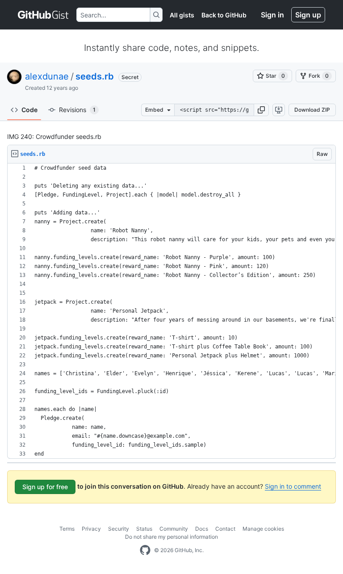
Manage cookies (263, 528)
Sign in (272, 14)
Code (29, 109)
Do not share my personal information (171, 536)
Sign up (308, 14)
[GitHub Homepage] (145, 550)
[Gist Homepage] (43, 14)
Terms (67, 528)
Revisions (77, 109)
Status (144, 528)
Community (173, 528)
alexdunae (47, 76)
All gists (182, 15)
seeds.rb (94, 76)
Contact (225, 528)
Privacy (91, 528)
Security (118, 528)
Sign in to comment (293, 486)
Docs (201, 528)
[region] (171, 311)
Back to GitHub (224, 15)
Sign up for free (45, 486)
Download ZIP (312, 109)
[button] (261, 110)
